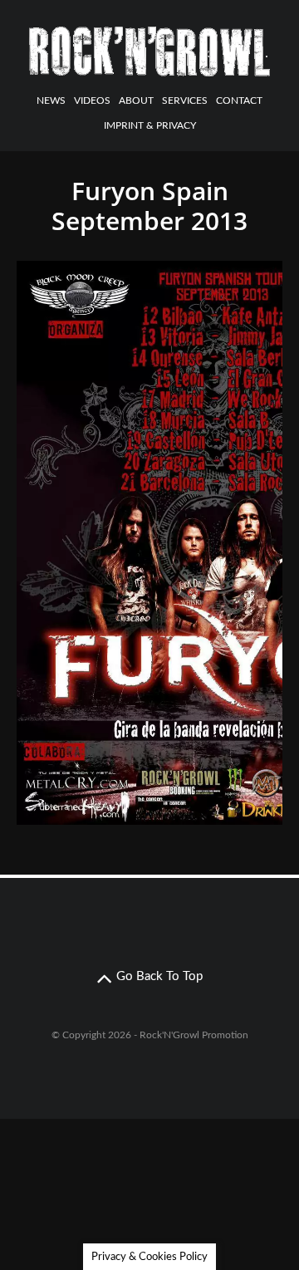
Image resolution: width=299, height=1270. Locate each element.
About (136, 100)
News (51, 100)
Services (185, 100)
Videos (92, 100)
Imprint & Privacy (150, 125)
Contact (239, 100)
